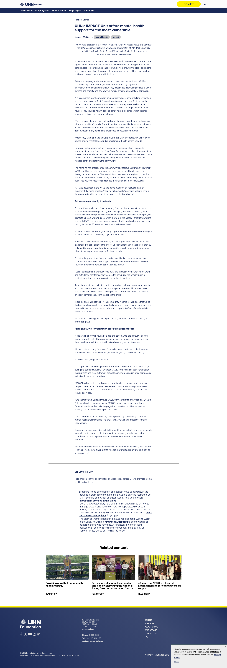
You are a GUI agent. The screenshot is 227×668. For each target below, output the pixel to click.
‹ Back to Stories (82, 20)
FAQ (146, 637)
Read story (51, 594)
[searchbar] (205, 4)
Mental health (102, 37)
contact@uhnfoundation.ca (92, 641)
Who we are (27, 10)
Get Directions (88, 629)
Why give (149, 623)
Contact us (89, 10)
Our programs (42, 10)
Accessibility (162, 655)
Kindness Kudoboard (116, 521)
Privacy (149, 655)
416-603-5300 (93, 635)
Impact (116, 37)
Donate (189, 4)
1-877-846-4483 (95, 638)
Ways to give (75, 10)
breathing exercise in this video (98, 500)
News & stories (59, 10)
